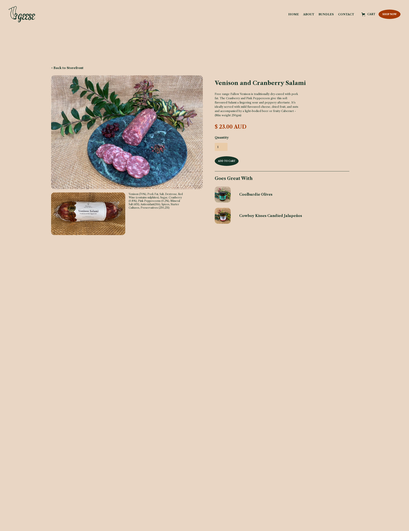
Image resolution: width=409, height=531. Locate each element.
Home (293, 14)
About (308, 14)
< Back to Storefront (67, 68)
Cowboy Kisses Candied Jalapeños (270, 216)
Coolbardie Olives (255, 194)
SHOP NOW (389, 14)
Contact (346, 14)
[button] (368, 14)
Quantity (222, 137)
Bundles (326, 14)
